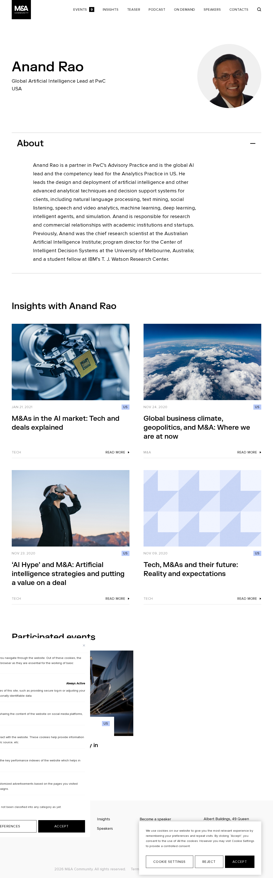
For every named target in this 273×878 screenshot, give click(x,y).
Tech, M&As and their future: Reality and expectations (191, 569)
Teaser (133, 9)
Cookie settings (169, 862)
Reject (209, 862)
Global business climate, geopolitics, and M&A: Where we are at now (197, 427)
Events (83, 9)
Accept (239, 862)
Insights (110, 9)
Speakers (212, 9)
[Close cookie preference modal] (84, 645)
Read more (115, 452)
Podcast (157, 9)
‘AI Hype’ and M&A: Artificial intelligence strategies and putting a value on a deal (68, 573)
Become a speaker (155, 819)
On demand (184, 9)
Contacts (238, 9)
